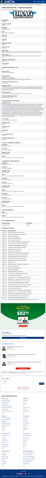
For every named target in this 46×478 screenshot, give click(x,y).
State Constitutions (27, 435)
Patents (3, 460)
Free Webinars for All (7, 344)
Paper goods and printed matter (19, 4)
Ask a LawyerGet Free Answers (6, 332)
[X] (27, 473)
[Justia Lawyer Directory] (28, 473)
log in (6, 157)
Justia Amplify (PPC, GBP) (28, 460)
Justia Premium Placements (28, 456)
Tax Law (3, 428)
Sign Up (42, 1)
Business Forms (5, 456)
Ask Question (23, 337)
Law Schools (26, 416)
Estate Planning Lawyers (7, 407)
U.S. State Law (26, 433)
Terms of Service (25, 476)
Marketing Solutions (28, 451)
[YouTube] (19, 473)
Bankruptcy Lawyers (6, 400)
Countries (4, 463)
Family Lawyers (5, 409)
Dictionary (25, 417)
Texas (24, 446)
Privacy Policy (32, 476)
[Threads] (24, 473)
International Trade (6, 425)
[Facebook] (20, 473)
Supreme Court (5, 440)
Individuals (25, 398)
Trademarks (6, 4)
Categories (11, 4)
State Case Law (26, 439)
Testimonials (25, 463)
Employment (4, 421)
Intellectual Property (6, 423)
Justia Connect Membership (29, 452)
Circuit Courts (4, 442)
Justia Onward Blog (27, 461)
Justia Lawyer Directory (28, 454)
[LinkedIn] (17, 473)
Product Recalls (5, 458)
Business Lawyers (5, 402)
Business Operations (6, 419)
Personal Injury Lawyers (7, 411)
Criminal (24, 402)
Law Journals (25, 425)
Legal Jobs (4, 452)
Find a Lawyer (5, 378)
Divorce (24, 404)
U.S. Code (4, 437)
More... (3, 413)
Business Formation (6, 417)
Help (20, 476)
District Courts (5, 444)
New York (25, 444)
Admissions (25, 419)
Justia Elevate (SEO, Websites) (29, 458)
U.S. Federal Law (6, 433)
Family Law (25, 409)
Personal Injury (26, 411)
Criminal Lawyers (5, 404)
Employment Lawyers (6, 405)
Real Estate (4, 426)
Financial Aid (25, 421)
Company (16, 476)
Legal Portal (11, 476)
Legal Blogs (4, 454)
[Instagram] (22, 473)
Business (4, 416)
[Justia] (9, 2)
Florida (24, 442)
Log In (38, 1)
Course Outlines (26, 423)
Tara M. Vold (4, 65)
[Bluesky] (25, 473)
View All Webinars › (23, 368)
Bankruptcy (25, 400)
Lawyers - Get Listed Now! (23, 387)
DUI (24, 405)
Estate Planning (26, 407)
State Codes (25, 437)
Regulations (4, 439)
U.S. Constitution (5, 435)
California (25, 440)
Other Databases (6, 451)
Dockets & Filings (5, 446)
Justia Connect (5, 476)
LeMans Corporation (6, 146)
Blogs (24, 426)
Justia (2, 4)
